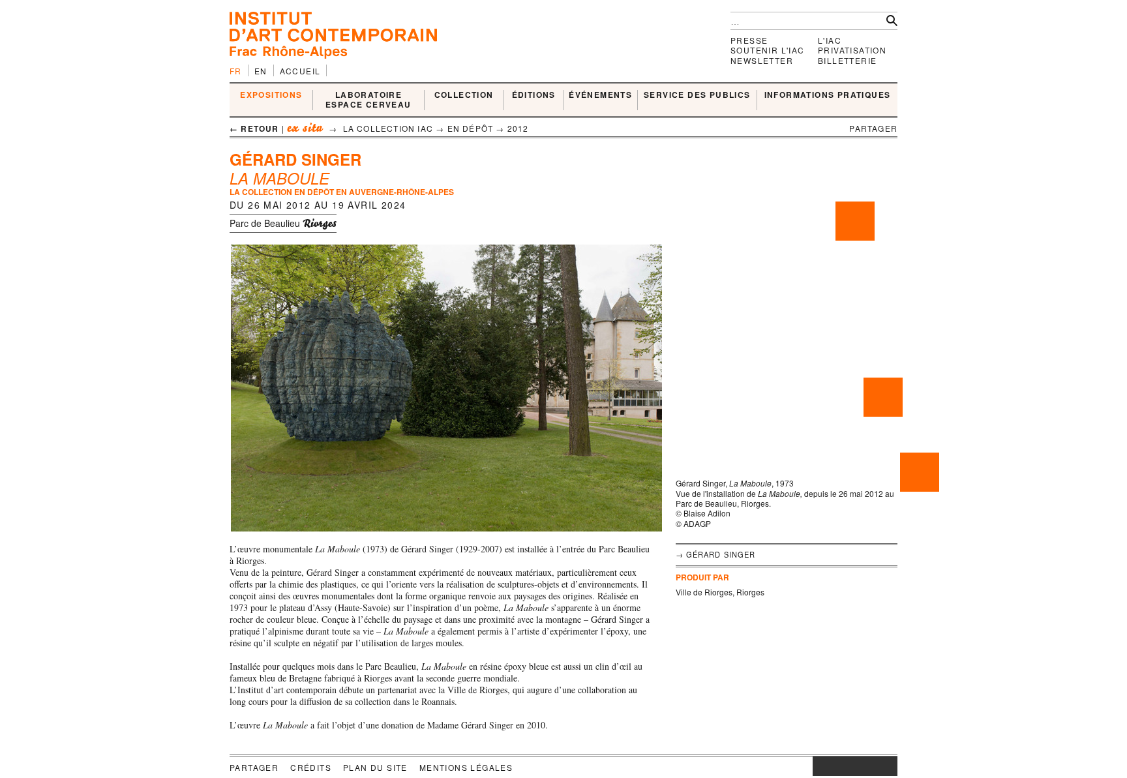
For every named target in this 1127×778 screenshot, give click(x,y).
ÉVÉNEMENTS (600, 95)
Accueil (300, 70)
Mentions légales (466, 767)
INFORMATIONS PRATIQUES (827, 95)
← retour (254, 128)
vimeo (868, 766)
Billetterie (847, 60)
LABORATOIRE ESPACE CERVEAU (368, 100)
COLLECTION (464, 95)
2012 (518, 128)
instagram (819, 766)
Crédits (310, 767)
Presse (749, 40)
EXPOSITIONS (271, 95)
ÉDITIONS (534, 95)
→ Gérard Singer (716, 554)
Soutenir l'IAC (767, 49)
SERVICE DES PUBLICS (697, 95)
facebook (832, 766)
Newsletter (761, 60)
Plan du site (375, 767)
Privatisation (852, 49)
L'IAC (829, 40)
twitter (848, 766)
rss (887, 766)
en (260, 70)
